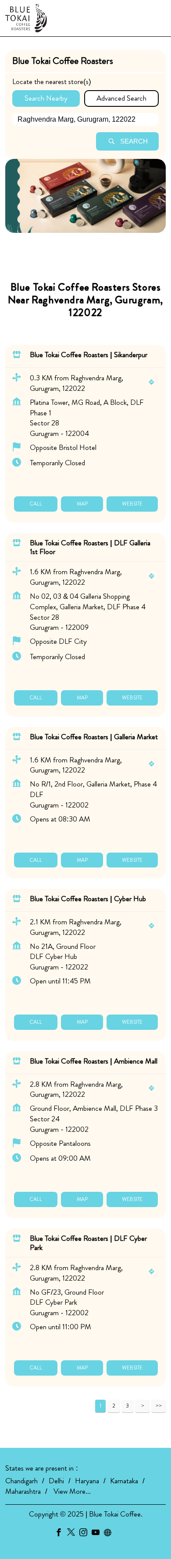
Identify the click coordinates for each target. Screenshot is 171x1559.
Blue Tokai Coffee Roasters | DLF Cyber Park (88, 1242)
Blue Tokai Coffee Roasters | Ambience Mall (93, 1061)
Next (142, 1406)
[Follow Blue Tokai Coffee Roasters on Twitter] (73, 1533)
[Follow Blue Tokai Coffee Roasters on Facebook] (61, 1533)
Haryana (87, 1481)
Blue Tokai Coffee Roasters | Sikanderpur (88, 354)
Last (159, 1406)
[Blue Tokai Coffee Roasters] (26, 18)
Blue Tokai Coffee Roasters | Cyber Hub (88, 898)
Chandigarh (21, 1481)
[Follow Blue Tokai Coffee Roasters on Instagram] (85, 1533)
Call (35, 503)
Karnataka (124, 1481)
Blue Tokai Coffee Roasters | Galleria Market (94, 736)
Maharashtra (23, 1491)
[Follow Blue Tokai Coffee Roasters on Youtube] (98, 1533)
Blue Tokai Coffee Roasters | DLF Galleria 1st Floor (90, 546)
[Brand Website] (110, 1533)
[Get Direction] (154, 383)
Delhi (56, 1481)
